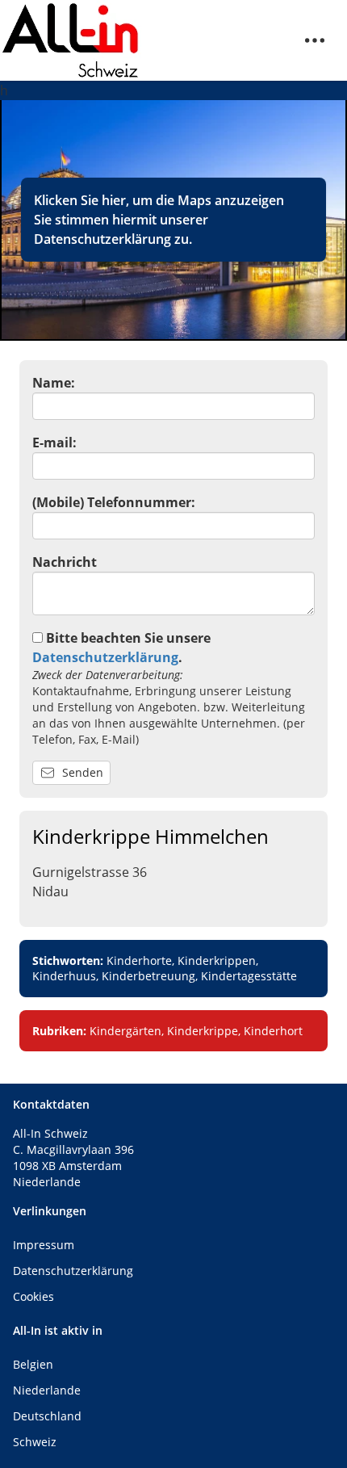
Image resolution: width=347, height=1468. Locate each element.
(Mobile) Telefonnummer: (113, 502)
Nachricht (64, 562)
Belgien (33, 1364)
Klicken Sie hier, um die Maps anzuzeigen (159, 200)
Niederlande (47, 1390)
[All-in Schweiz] (70, 40)
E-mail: (54, 442)
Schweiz (34, 1441)
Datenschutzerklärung (102, 239)
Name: (53, 383)
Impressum (43, 1244)
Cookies (33, 1296)
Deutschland (47, 1416)
